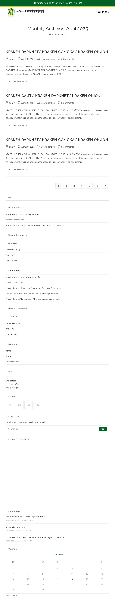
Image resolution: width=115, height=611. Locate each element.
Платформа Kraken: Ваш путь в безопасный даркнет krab (32, 293)
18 (72, 579)
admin (12, 59)
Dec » (14, 596)
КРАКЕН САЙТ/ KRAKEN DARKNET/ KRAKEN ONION (53, 95)
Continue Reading (18, 81)
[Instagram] (28, 405)
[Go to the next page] (105, 186)
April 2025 (10, 255)
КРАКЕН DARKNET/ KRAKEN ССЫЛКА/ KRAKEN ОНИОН (57, 52)
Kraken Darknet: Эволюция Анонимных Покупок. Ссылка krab (34, 225)
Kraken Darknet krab (15, 220)
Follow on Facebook (18, 439)
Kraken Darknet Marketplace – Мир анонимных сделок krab (33, 299)
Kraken (9, 356)
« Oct (8, 596)
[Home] (50, 34)
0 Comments (67, 59)
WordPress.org (12, 388)
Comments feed (13, 384)
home (8, 351)
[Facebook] (19, 405)
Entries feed (11, 381)
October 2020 (12, 261)
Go (103, 429)
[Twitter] (10, 405)
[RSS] (38, 405)
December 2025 (13, 250)
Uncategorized (48, 59)
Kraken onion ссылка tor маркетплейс (23, 214)
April (63, 34)
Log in (8, 377)
